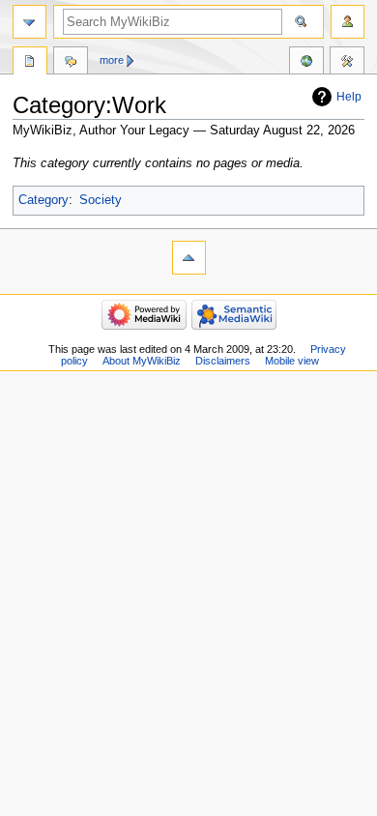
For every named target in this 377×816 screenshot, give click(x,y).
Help (349, 96)
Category (43, 200)
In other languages (306, 62)
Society (100, 200)
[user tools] (347, 22)
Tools (347, 62)
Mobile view (292, 360)
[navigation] (29, 22)
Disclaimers (222, 360)
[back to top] (189, 258)
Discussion (70, 62)
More (112, 60)
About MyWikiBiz (141, 360)
